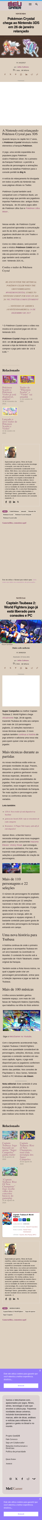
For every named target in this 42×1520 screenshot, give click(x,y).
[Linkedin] (26, 74)
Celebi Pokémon (14, 511)
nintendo (23, 511)
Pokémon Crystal (8, 514)
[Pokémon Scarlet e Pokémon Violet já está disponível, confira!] (10, 379)
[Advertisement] (21, 103)
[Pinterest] (15, 74)
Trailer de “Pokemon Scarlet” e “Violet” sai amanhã (26, 392)
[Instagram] (10, 502)
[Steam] (34, 1479)
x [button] (40, 1499)
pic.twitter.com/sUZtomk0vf (22, 299)
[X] (10, 74)
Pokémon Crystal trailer (10, 518)
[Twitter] (16, 1479)
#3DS (28, 295)
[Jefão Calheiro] (10, 452)
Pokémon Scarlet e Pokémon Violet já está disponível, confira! (9, 393)
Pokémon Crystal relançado (23, 514)
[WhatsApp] (21, 74)
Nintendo (21, 14)
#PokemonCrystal (15, 292)
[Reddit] (28, 1479)
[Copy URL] (37, 74)
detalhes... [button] (8, 1508)
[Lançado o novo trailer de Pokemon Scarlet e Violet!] (10, 411)
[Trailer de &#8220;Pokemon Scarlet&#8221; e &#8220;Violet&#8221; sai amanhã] (27, 379)
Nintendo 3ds (32, 511)
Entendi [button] (21, 1514)
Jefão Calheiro (23, 67)
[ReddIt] (31, 74)
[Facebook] (5, 74)
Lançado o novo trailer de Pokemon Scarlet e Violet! (9, 423)
